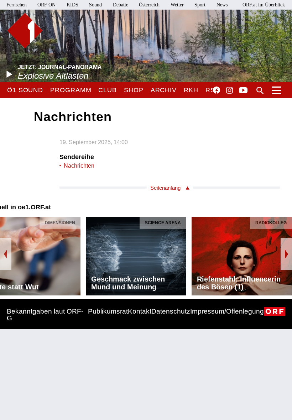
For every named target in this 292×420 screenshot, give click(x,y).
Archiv (164, 90)
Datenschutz (170, 311)
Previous (5, 254)
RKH (191, 90)
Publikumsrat (108, 311)
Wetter (177, 4)
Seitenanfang (165, 188)
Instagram (229, 90)
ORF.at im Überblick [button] (264, 4)
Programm (70, 90)
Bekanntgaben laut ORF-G (45, 315)
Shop (134, 90)
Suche (260, 90)
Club (107, 90)
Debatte (120, 4)
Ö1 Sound (25, 90)
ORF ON (46, 4)
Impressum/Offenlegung (227, 311)
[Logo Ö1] (25, 30)
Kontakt (139, 311)
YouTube (243, 90)
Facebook (216, 90)
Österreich (149, 4)
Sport (199, 4)
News (222, 4)
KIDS (72, 4)
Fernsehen (16, 4)
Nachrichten (79, 166)
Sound (95, 4)
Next (286, 254)
